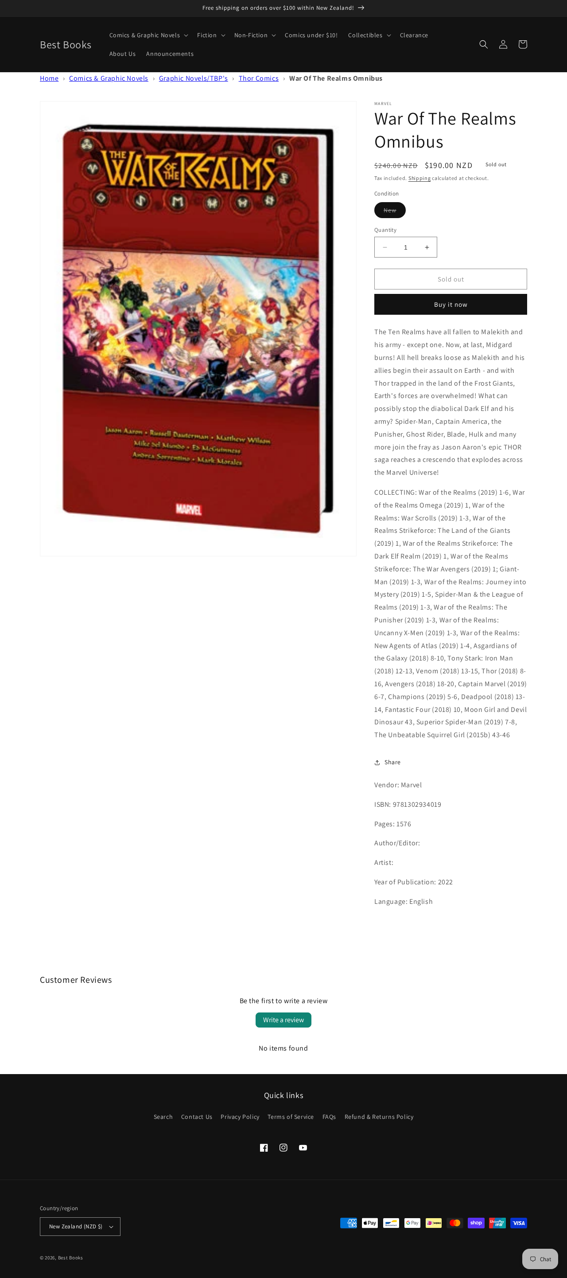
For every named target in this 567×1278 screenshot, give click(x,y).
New (395, 212)
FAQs (329, 1117)
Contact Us (197, 1117)
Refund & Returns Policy (379, 1117)
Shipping (419, 178)
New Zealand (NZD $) (76, 1226)
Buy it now (451, 304)
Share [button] (392, 762)
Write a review (283, 1019)
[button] (148, 35)
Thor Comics (259, 78)
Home (49, 78)
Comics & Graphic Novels (108, 78)
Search (163, 1117)
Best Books (70, 1258)
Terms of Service (291, 1117)
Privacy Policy (240, 1117)
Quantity (385, 230)
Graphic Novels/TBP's (193, 78)
